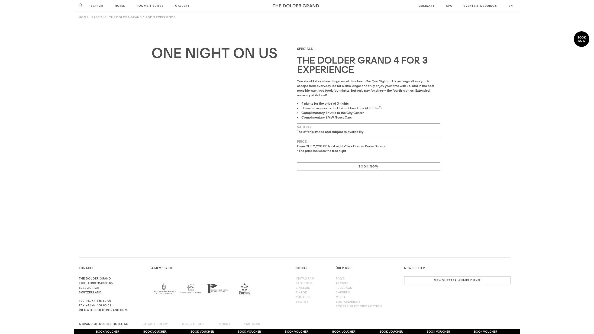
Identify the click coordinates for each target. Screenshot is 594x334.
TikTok (301, 292)
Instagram (305, 278)
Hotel (120, 5)
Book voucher (104, 331)
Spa (449, 5)
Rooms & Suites (150, 5)
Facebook (304, 283)
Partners (252, 324)
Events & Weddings (480, 5)
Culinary (427, 5)
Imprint (224, 324)
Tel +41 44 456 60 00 (95, 300)
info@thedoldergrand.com (103, 310)
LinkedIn (303, 287)
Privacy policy (155, 324)
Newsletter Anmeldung (457, 280)
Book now (582, 39)
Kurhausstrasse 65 (96, 283)
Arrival (342, 283)
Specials (99, 17)
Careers (343, 292)
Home (83, 17)
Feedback (344, 287)
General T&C (193, 324)
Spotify (302, 301)
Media (341, 297)
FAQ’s (340, 278)
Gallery (182, 5)
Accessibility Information (359, 306)
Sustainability (348, 301)
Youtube (303, 297)
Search (96, 5)
